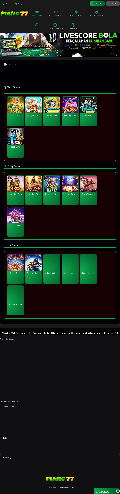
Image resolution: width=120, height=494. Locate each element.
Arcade (36, 29)
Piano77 (54, 487)
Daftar (97, 3)
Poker (73, 29)
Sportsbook (97, 16)
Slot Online (56, 16)
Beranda (37, 16)
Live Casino (76, 16)
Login (113, 3)
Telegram (21, 4)
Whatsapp (8, 4)
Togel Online (55, 29)
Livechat (103, 491)
